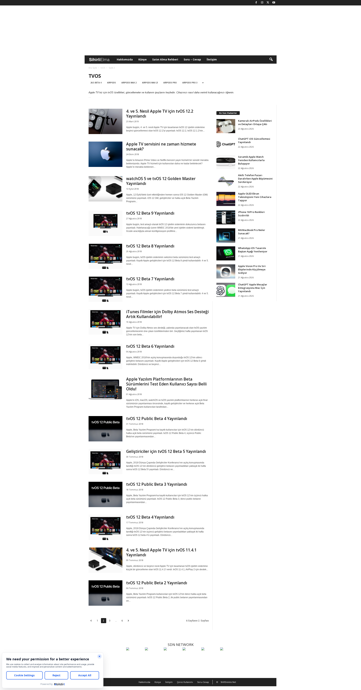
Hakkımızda (125, 59)
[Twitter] (268, 2)
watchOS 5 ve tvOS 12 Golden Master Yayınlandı (161, 181)
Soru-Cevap (203, 682)
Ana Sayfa (93, 67)
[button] (271, 59)
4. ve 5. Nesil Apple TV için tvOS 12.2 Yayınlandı (159, 114)
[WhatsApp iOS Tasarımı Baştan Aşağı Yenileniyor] (225, 253)
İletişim (212, 59)
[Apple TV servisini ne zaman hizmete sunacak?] (105, 154)
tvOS (103, 67)
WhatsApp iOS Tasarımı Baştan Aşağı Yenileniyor (252, 249)
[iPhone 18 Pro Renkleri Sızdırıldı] (225, 217)
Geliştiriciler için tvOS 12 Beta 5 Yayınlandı (166, 451)
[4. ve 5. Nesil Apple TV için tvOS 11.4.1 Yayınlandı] (105, 560)
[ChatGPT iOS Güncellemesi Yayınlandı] (225, 144)
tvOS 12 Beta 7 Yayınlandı (150, 278)
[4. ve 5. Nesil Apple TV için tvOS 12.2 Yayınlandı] (105, 121)
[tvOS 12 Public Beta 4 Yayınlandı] (105, 428)
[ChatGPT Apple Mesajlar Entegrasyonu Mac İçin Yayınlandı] (225, 290)
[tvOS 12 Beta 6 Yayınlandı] (105, 356)
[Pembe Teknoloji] (209, 655)
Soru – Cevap (192, 59)
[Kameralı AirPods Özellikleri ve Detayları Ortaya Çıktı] (225, 126)
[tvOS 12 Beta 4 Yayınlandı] (105, 527)
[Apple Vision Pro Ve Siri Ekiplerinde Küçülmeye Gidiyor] (225, 271)
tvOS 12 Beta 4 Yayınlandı (150, 517)
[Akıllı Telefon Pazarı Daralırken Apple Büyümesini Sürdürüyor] (225, 180)
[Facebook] (256, 2)
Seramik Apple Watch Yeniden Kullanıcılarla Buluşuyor (251, 160)
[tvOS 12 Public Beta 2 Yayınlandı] (105, 593)
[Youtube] (274, 2)
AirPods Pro (170, 82)
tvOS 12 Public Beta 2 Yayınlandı (156, 582)
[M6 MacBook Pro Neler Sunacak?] (225, 235)
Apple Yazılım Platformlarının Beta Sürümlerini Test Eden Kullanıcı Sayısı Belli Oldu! (166, 383)
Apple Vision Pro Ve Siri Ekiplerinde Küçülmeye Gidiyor (252, 269)
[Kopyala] (90, 97)
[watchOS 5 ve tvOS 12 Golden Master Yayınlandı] (105, 188)
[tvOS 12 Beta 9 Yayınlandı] (105, 223)
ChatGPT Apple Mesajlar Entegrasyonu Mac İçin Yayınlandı (252, 288)
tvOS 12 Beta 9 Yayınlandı (150, 213)
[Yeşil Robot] (172, 655)
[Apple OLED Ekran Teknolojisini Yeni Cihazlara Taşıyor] (225, 199)
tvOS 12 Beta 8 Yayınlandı (150, 246)
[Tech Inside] (191, 655)
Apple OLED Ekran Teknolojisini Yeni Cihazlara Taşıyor (254, 197)
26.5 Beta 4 (96, 82)
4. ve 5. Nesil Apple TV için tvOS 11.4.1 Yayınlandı (161, 552)
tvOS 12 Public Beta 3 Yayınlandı (156, 484)
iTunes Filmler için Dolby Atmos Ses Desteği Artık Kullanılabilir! (167, 314)
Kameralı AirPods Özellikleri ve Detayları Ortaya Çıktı (255, 122)
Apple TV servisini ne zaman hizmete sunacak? (161, 146)
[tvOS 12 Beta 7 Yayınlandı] (105, 289)
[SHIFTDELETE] (134, 655)
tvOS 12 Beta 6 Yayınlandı (150, 346)
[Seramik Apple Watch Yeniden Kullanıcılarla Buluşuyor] (225, 162)
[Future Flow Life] (228, 655)
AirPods (111, 82)
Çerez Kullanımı (185, 682)
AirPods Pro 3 (189, 82)
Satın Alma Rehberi (165, 59)
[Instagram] (262, 2)
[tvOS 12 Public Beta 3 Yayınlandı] (105, 494)
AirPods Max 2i (150, 82)
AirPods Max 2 (129, 82)
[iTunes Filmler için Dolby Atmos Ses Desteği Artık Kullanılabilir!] (105, 322)
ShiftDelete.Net (228, 682)
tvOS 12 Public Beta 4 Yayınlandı (156, 418)
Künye (142, 59)
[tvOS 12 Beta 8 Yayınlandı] (105, 256)
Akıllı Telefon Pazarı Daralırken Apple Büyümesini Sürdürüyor (255, 178)
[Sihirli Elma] (153, 655)
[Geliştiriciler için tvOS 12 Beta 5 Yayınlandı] (105, 461)
